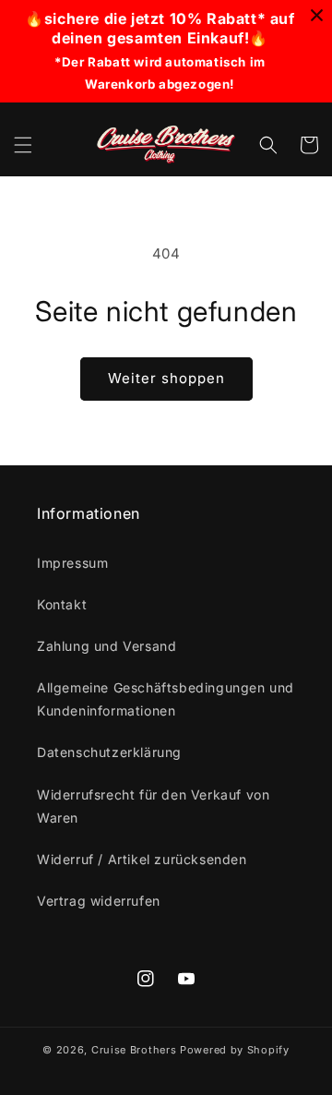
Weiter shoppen (166, 378)
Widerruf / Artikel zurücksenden (142, 859)
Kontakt (62, 604)
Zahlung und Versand (106, 646)
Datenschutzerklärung (109, 752)
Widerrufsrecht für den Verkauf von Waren (153, 806)
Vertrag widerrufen (98, 900)
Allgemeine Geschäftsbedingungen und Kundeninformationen (165, 699)
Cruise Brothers (135, 1049)
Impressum (72, 563)
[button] (23, 145)
